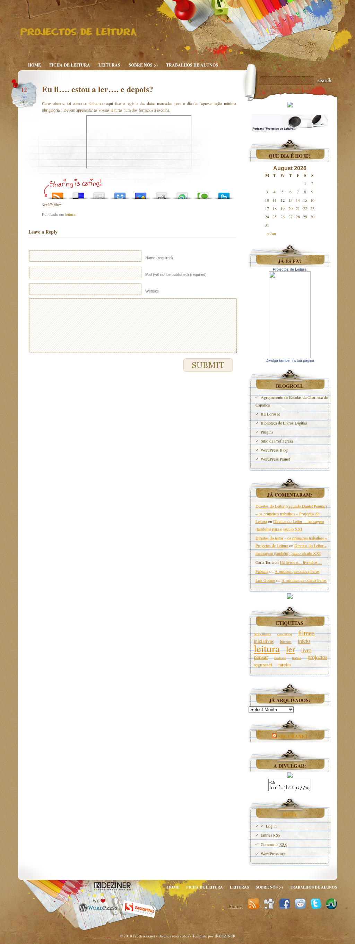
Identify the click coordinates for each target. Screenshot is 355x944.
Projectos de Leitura (289, 269)
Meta (290, 814)
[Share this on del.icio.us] (78, 194)
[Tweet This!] (224, 194)
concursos (284, 633)
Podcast (280, 657)
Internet (286, 641)
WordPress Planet (275, 459)
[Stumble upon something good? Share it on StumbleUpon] (182, 194)
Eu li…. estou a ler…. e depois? (97, 89)
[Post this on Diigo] (120, 194)
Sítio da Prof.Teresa (277, 441)
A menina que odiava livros (297, 571)
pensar (261, 657)
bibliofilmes (262, 633)
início (304, 641)
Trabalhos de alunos (192, 65)
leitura (70, 214)
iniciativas (264, 641)
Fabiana (262, 571)
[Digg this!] (99, 194)
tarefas (284, 664)
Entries (270, 835)
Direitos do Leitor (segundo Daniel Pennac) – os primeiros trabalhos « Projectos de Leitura (291, 513)
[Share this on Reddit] (161, 194)
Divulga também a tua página (290, 360)
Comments (274, 844)
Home (34, 65)
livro (306, 650)
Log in (271, 826)
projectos (317, 657)
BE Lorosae (270, 414)
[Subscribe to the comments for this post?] (57, 194)
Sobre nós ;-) (143, 65)
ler (290, 649)
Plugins (267, 432)
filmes (306, 632)
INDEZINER (225, 935)
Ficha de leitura (69, 65)
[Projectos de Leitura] (290, 356)
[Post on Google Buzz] (140, 194)
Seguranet (293, 736)
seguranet (263, 664)
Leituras (109, 65)
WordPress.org (273, 853)
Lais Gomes (265, 580)
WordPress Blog (274, 450)
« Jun (271, 233)
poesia (296, 657)
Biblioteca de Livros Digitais (284, 423)
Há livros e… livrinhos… (301, 562)
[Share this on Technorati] (203, 194)
